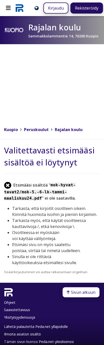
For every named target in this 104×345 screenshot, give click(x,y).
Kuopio (11, 129)
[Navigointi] (8, 8)
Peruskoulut (36, 129)
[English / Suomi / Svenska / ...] (36, 8)
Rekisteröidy (86, 8)
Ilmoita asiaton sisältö (22, 334)
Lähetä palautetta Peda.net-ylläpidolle (36, 326)
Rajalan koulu (69, 129)
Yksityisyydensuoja (19, 317)
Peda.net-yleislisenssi (56, 341)
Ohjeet (9, 302)
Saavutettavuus (17, 309)
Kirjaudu (56, 8)
